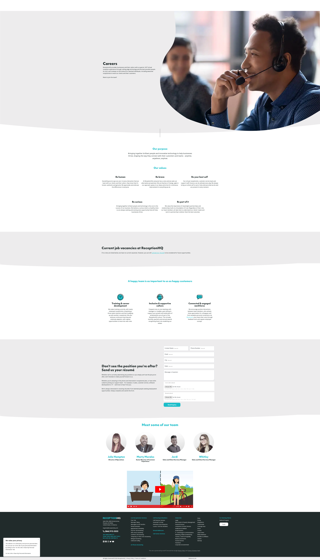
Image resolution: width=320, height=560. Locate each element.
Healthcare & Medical (180, 528)
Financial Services (179, 524)
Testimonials (200, 524)
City (168, 360)
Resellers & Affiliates (202, 536)
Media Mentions (201, 534)
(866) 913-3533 (111, 531)
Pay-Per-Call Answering (137, 530)
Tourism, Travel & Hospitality (183, 536)
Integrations (200, 522)
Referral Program (224, 520)
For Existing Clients (225, 518)
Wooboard (190, 317)
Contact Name (171, 348)
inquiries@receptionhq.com (110, 528)
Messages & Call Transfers (138, 524)
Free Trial (133, 520)
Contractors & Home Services (183, 526)
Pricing (199, 520)
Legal (176, 520)
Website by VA (192, 558)
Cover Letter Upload (170, 383)
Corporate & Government (182, 545)
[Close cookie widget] (38, 539)
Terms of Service (192, 551)
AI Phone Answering (137, 545)
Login (224, 524)
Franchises (178, 543)
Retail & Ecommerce (180, 539)
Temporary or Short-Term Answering (141, 536)
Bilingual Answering (136, 539)
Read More (117, 441)
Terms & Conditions (140, 558)
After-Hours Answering (137, 532)
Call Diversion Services (159, 520)
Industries (178, 518)
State (168, 366)
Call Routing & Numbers (160, 518)
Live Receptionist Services (139, 518)
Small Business (179, 530)
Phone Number (198, 348)
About (199, 528)
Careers (199, 539)
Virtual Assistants (135, 526)
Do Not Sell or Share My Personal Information (18, 553)
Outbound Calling (135, 541)
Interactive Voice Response (160, 524)
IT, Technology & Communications (184, 532)
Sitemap (199, 541)
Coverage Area (201, 526)
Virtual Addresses (158, 530)
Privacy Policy (181, 551)
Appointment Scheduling (137, 528)
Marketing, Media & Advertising (183, 534)
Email (169, 354)
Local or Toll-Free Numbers (160, 526)
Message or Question (171, 372)
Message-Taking (135, 522)
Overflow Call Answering (137, 534)
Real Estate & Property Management (185, 522)
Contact (199, 530)
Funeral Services (179, 541)
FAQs (198, 518)
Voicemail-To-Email (158, 522)
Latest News (200, 532)
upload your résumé (158, 253)
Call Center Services (159, 533)
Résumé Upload (169, 393)
